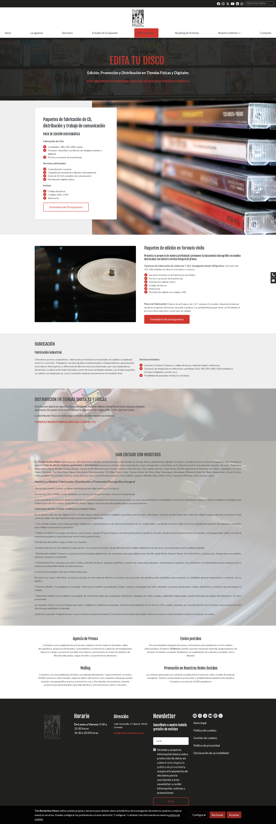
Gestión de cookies (205, 738)
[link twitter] (227, 3)
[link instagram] (223, 3)
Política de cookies (204, 730)
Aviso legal (200, 723)
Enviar (171, 801)
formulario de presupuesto (167, 319)
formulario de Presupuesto (66, 207)
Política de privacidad (206, 745)
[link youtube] (232, 3)
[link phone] (273, 275)
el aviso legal (172, 762)
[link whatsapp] (242, 3)
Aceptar (234, 815)
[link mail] (273, 280)
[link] (138, 17)
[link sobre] (52, 726)
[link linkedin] (237, 3)
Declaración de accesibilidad (211, 753)
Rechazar (217, 815)
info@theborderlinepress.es (129, 733)
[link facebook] (218, 3)
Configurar (199, 815)
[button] (146, 33)
